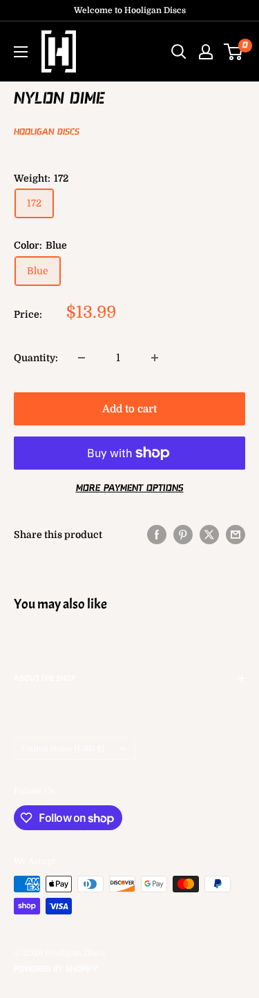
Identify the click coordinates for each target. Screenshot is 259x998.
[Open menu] (21, 51)
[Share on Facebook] (156, 534)
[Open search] (178, 51)
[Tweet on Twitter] (209, 534)
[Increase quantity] (154, 357)
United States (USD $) (62, 749)
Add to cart (129, 409)
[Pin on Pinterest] (183, 534)
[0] (233, 52)
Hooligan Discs (46, 132)
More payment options (130, 488)
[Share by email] (235, 534)
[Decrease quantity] (81, 357)
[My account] (206, 51)
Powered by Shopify (55, 969)
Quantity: (36, 357)
